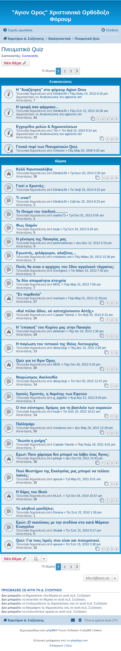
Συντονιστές (30, 55)
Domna (58, 512)
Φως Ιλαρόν (26, 225)
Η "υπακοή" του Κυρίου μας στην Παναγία (53, 327)
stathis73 (59, 215)
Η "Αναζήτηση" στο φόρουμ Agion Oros (51, 90)
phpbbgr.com (79, 640)
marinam (59, 298)
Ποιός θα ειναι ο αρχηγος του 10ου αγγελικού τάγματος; (65, 267)
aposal (57, 479)
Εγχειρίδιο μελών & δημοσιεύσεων (46, 127)
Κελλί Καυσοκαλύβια (34, 169)
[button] (77, 71)
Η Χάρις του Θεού (31, 492)
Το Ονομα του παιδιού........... (42, 211)
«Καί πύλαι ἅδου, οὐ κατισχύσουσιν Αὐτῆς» (55, 311)
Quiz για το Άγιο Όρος (35, 360)
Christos (59, 150)
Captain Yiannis (63, 314)
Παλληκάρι (25, 424)
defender (59, 331)
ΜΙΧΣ (56, 284)
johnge (57, 458)
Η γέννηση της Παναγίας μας (41, 239)
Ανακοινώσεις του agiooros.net (61, 97)
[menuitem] (17, 30)
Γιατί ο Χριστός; (30, 186)
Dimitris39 (60, 93)
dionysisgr (60, 347)
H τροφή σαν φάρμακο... (37, 107)
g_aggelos (60, 397)
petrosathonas (63, 243)
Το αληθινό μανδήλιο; (35, 508)
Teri (55, 130)
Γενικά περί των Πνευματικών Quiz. (47, 147)
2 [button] (65, 71)
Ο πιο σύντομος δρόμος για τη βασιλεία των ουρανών (64, 408)
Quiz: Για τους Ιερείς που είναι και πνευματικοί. (58, 540)
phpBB (50, 630)
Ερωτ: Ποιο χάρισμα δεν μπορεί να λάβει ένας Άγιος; (62, 454)
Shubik (57, 530)
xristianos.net (62, 256)
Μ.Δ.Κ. (57, 495)
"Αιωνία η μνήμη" (31, 441)
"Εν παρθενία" (28, 294)
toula (56, 229)
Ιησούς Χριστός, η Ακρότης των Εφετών (51, 394)
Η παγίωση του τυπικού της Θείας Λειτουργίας (57, 344)
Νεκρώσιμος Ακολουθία (36, 377)
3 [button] (71, 71)
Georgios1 (60, 270)
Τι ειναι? (23, 198)
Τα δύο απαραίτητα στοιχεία (41, 280)
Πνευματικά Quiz (22, 49)
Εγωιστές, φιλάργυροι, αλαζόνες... (46, 253)
